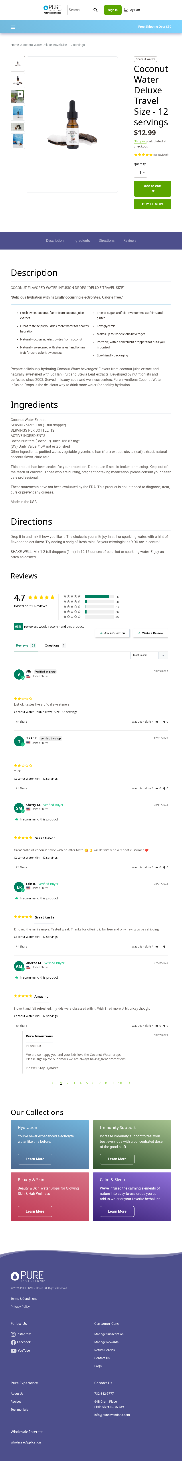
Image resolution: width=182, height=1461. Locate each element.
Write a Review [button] (152, 633)
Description (55, 240)
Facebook (24, 1342)
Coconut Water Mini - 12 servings (36, 779)
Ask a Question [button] (114, 633)
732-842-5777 (104, 1393)
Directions (107, 240)
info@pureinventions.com (112, 1415)
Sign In (113, 10)
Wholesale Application (26, 1442)
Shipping (140, 141)
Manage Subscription (109, 1334)
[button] (158, 722)
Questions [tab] (52, 645)
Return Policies (104, 1350)
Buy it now (152, 204)
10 (120, 1083)
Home (15, 45)
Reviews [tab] (22, 645)
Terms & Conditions (24, 1298)
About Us (17, 1393)
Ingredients (81, 240)
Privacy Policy (20, 1306)
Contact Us (102, 1358)
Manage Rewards (106, 1342)
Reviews (129, 240)
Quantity (140, 164)
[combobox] (83, 10)
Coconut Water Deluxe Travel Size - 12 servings (53, 45)
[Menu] (13, 26)
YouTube (24, 1350)
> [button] (130, 1083)
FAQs (98, 1366)
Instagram (24, 1334)
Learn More (35, 1159)
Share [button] (23, 722)
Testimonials (19, 1409)
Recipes (16, 1401)
